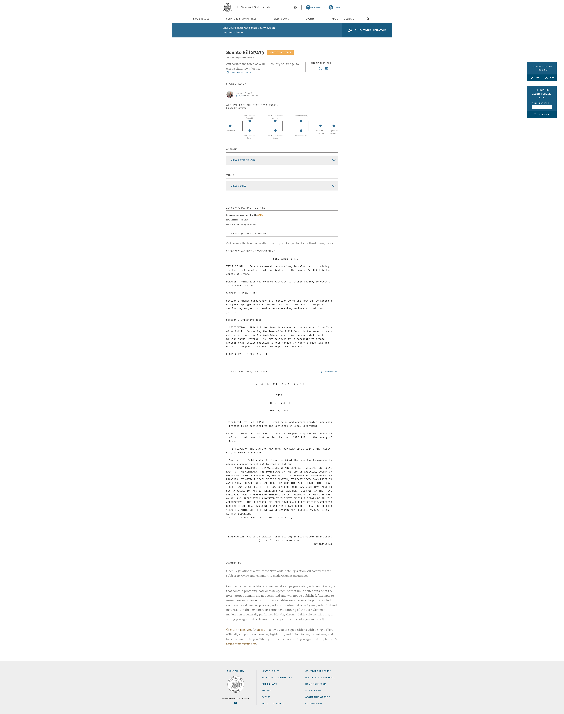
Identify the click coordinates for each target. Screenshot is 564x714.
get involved (318, 7)
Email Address (540, 103)
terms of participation (241, 644)
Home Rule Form (315, 684)
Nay (552, 78)
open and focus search (368, 19)
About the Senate (273, 704)
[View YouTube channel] (295, 7)
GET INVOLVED (313, 704)
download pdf (331, 372)
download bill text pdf (240, 72)
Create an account (238, 630)
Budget (266, 691)
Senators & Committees (241, 19)
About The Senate (343, 19)
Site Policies (313, 691)
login (337, 7)
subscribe (544, 114)
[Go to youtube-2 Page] (236, 702)
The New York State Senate (253, 7)
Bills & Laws (281, 19)
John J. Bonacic (244, 93)
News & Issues (200, 19)
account (262, 630)
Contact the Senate (318, 671)
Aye (538, 78)
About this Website (317, 697)
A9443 (260, 215)
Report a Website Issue (320, 678)
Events (310, 19)
